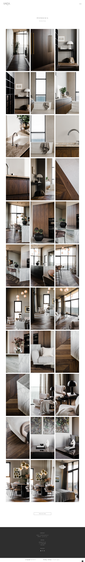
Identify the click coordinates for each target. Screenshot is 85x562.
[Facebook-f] (42, 551)
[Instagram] (44, 551)
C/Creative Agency (56, 559)
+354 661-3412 (44, 536)
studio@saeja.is (44, 535)
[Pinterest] (41, 551)
